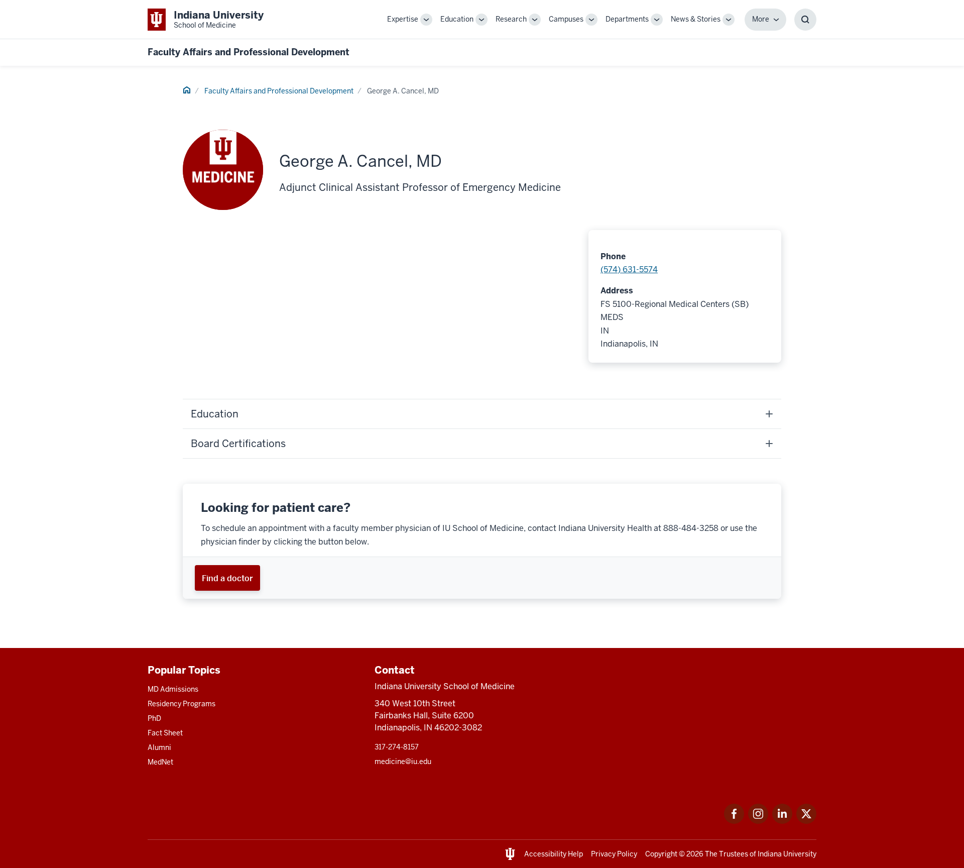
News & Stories (695, 19)
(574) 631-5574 (629, 269)
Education (456, 19)
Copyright (661, 853)
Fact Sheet (165, 732)
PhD (154, 718)
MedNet (160, 762)
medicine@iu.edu (403, 761)
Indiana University (787, 853)
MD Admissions (173, 689)
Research (511, 19)
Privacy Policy (614, 853)
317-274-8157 (397, 746)
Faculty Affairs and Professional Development (248, 52)
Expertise (402, 19)
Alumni (159, 747)
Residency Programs (181, 703)
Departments (627, 19)
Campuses (566, 19)
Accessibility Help (553, 853)
